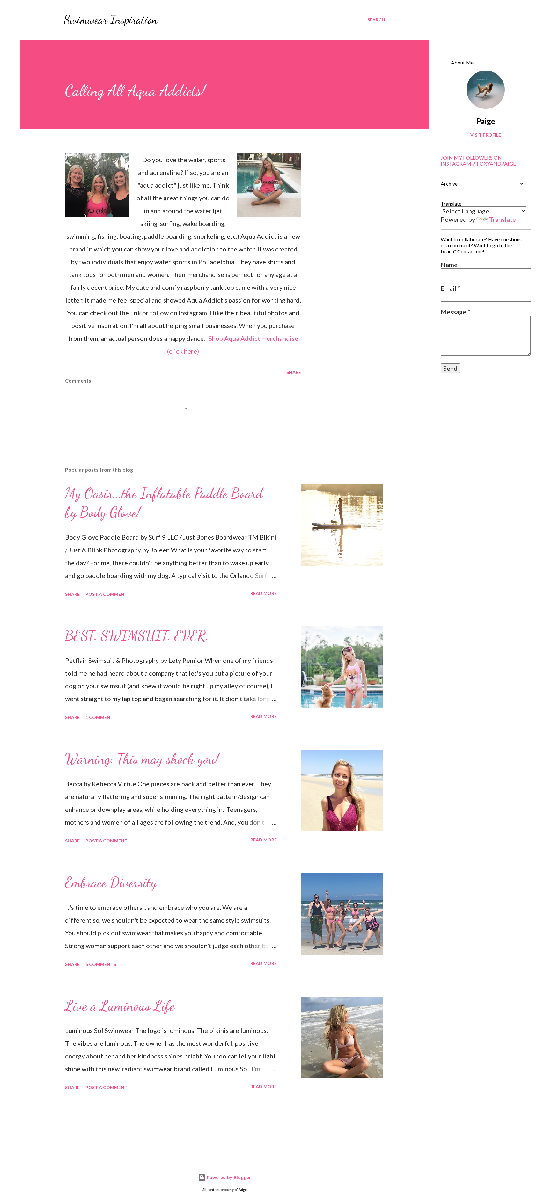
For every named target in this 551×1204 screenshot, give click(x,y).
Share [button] (293, 372)
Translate (502, 219)
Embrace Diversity (111, 882)
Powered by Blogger (228, 1177)
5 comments (100, 964)
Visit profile (485, 135)
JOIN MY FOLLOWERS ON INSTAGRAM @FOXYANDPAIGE (478, 160)
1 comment (99, 717)
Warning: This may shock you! (142, 759)
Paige (485, 121)
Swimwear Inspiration (111, 19)
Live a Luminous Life (119, 1006)
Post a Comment (106, 594)
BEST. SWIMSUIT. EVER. (137, 635)
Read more (263, 593)
